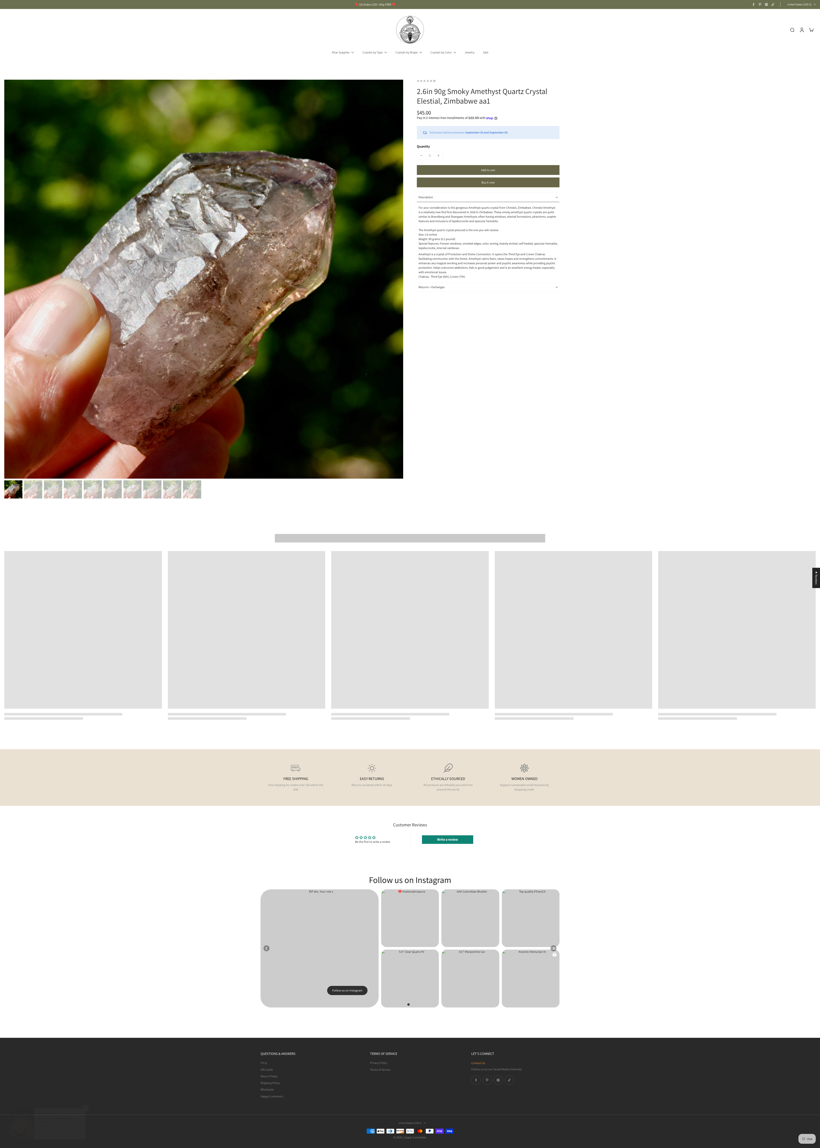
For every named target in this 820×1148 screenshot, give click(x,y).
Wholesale (267, 1089)
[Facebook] (753, 4)
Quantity (423, 146)
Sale (485, 52)
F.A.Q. (264, 1063)
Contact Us (478, 1063)
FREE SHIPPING (295, 778)
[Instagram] (766, 4)
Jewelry (469, 52)
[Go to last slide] (266, 948)
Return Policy (269, 1076)
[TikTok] (773, 4)
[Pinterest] (760, 4)
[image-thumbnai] (13, 489)
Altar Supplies (341, 52)
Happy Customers (272, 1096)
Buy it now (488, 182)
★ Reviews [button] (816, 578)
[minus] (421, 155)
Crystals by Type (372, 52)
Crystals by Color (441, 52)
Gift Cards (267, 1069)
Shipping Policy (270, 1083)
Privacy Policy (378, 1063)
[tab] (408, 1004)
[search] (792, 29)
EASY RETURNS (372, 778)
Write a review (447, 839)
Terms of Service (380, 1069)
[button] (488, 170)
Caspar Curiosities (414, 1137)
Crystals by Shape (406, 52)
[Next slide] (553, 948)
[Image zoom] (203, 279)
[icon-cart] (811, 29)
